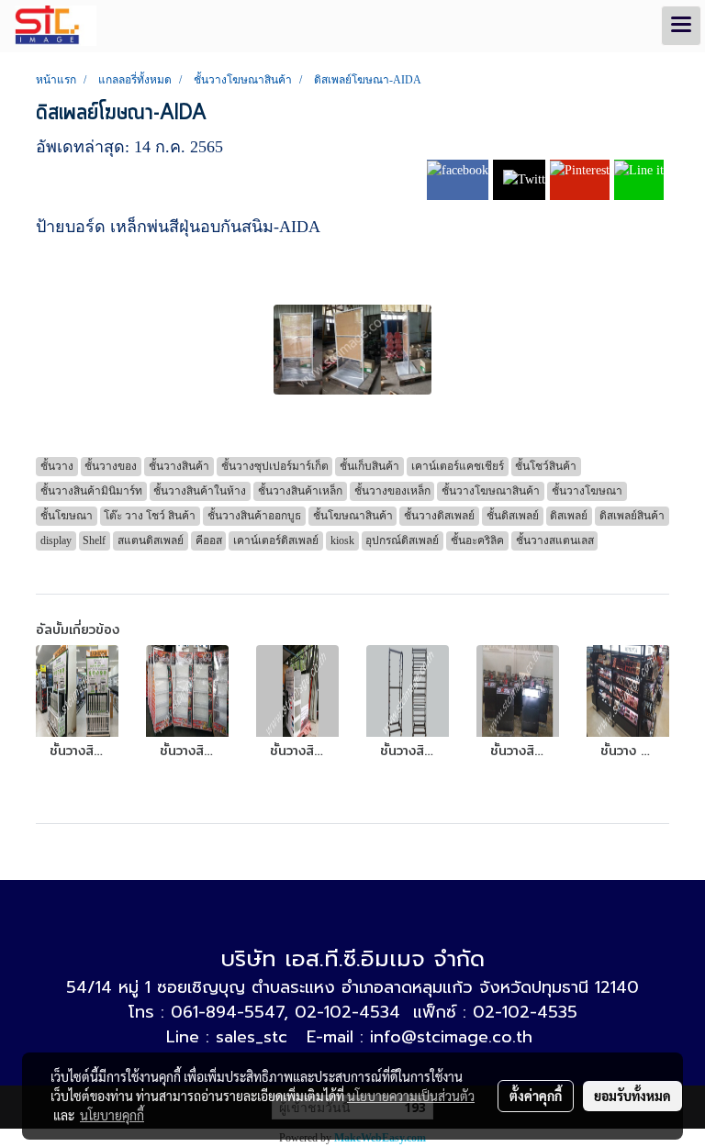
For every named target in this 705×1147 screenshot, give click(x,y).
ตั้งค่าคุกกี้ (535, 1095)
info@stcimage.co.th (451, 1037)
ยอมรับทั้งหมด (632, 1095)
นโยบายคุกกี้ (112, 1115)
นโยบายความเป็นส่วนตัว (411, 1095)
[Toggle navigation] (681, 26)
